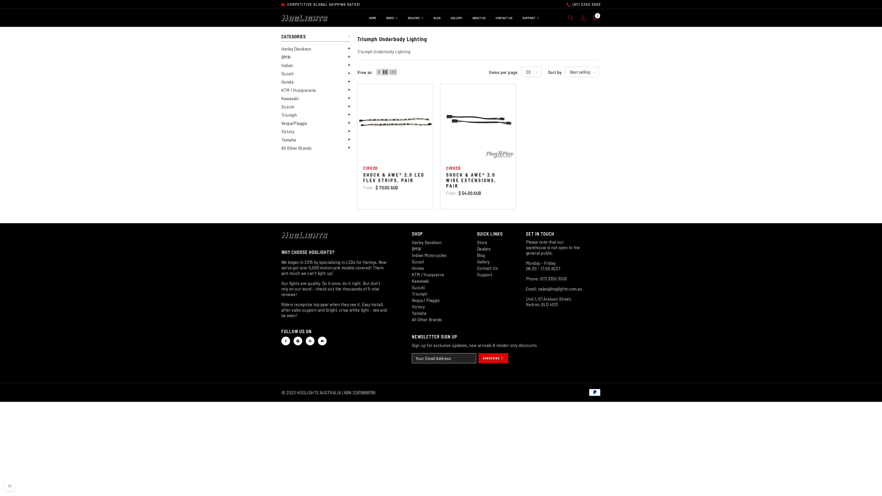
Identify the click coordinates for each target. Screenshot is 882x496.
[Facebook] (285, 341)
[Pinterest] (310, 341)
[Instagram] (298, 341)
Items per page (503, 72)
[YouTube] (322, 341)
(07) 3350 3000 (586, 4)
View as (364, 72)
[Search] (571, 18)
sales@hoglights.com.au (560, 288)
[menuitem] (315, 49)
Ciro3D (370, 168)
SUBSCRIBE (491, 358)
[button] (315, 48)
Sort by (555, 72)
